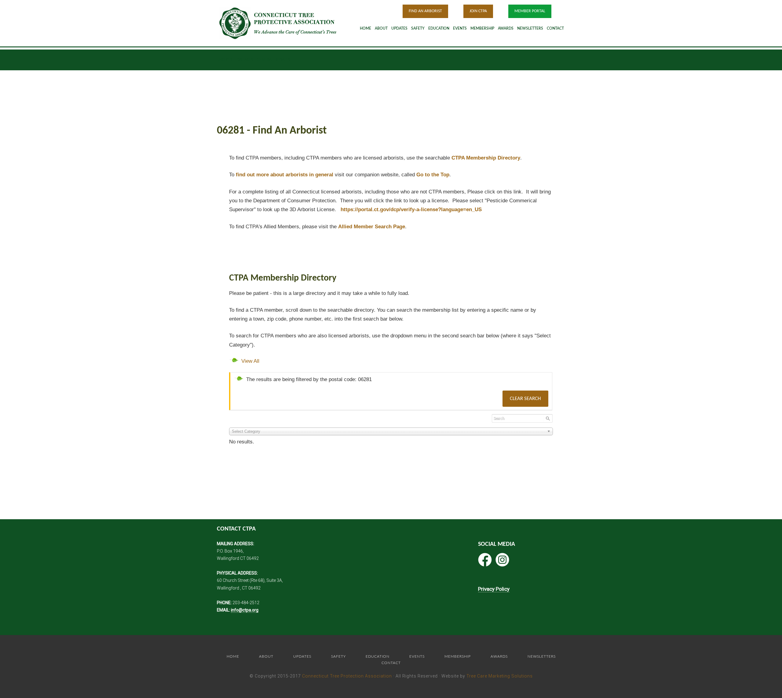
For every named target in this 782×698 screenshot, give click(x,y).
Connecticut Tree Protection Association (347, 676)
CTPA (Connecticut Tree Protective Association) (285, 23)
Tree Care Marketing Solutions (499, 676)
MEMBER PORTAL (529, 11)
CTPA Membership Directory (485, 158)
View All (250, 361)
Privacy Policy (494, 589)
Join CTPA (478, 11)
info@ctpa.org (244, 610)
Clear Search (525, 398)
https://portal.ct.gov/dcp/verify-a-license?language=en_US (411, 209)
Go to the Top (432, 175)
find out (284, 175)
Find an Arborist (425, 11)
